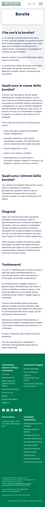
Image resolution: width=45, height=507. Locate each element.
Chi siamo (5, 374)
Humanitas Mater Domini (33, 442)
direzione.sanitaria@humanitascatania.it (19, 483)
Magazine (5, 403)
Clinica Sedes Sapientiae (33, 462)
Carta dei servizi (8, 378)
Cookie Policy (12, 501)
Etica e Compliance (31, 372)
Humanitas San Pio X (31, 435)
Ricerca (5, 396)
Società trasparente (31, 369)
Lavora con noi (7, 392)
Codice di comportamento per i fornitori (31, 377)
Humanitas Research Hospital (31, 430)
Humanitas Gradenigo (32, 459)
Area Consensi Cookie (35, 501)
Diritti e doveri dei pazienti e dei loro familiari (8, 383)
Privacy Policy (22, 501)
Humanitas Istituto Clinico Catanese (33, 425)
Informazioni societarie (10, 389)
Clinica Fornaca (29, 455)
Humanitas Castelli (31, 445)
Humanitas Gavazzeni (32, 448)
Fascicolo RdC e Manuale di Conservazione (33, 385)
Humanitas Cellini (30, 452)
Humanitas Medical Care (33, 438)
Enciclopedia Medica (9, 399)
